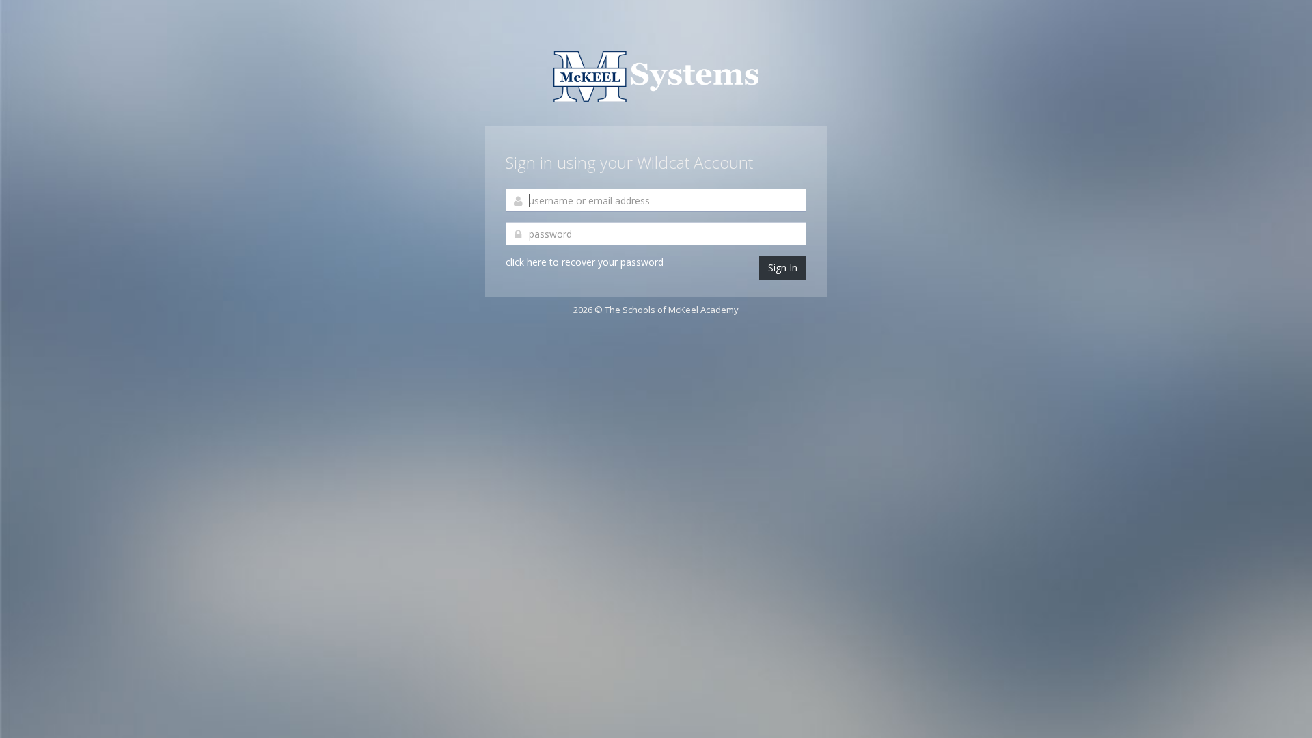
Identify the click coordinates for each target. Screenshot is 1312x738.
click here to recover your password (585, 262)
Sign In (782, 267)
